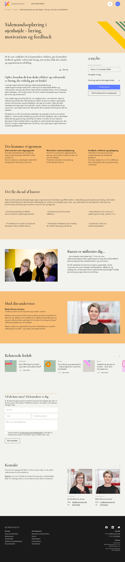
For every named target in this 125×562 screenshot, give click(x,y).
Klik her (8, 476)
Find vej (34, 536)
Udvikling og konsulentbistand (13, 541)
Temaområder (9, 538)
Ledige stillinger (36, 541)
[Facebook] (106, 527)
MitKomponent (37, 4)
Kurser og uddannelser (11, 533)
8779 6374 (104, 505)
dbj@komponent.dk (79, 502)
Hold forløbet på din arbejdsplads (104, 93)
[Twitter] (119, 527)
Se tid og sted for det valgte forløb (101, 80)
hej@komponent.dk (114, 533)
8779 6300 (116, 536)
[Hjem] (15, 4)
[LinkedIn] (113, 527)
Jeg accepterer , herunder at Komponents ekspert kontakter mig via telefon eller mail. (30, 434)
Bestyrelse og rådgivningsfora (40, 533)
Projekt (15, 10)
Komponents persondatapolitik (31, 433)
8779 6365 (76, 505)
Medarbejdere (36, 538)
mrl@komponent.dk (107, 502)
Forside (7, 10)
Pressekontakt (36, 543)
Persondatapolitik (10, 543)
